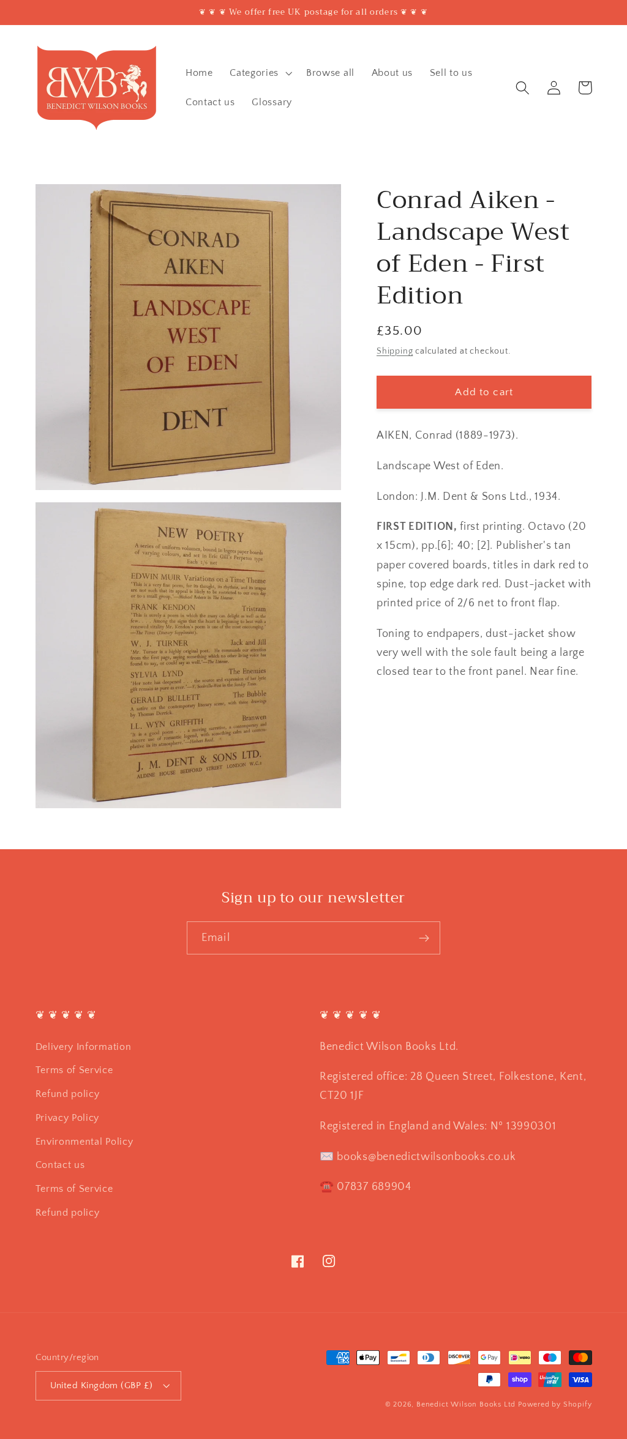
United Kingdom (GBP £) (101, 1385)
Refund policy (68, 1093)
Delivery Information (84, 1046)
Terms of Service (74, 1070)
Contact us (60, 1164)
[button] (259, 72)
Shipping (395, 351)
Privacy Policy (68, 1117)
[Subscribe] (424, 937)
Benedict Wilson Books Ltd (466, 1404)
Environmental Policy (84, 1141)
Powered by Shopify (555, 1404)
